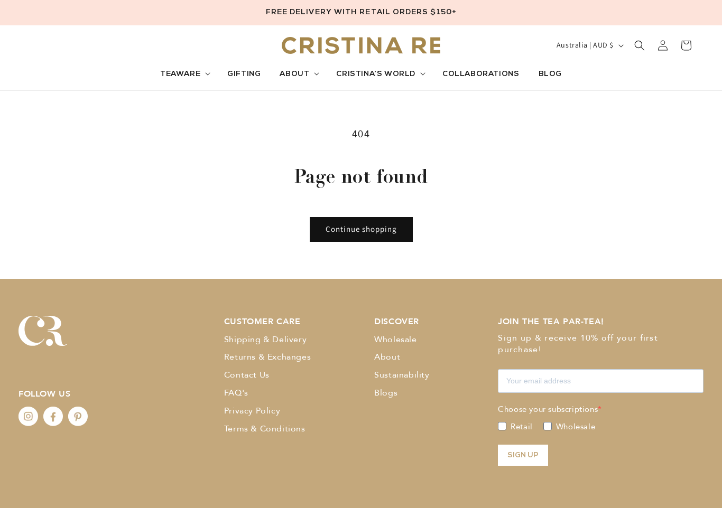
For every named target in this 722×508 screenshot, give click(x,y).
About (387, 357)
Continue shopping (361, 229)
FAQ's (236, 393)
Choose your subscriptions (548, 409)
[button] (184, 74)
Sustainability (401, 375)
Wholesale (395, 339)
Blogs (385, 393)
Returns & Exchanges (267, 357)
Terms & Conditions (265, 429)
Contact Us (247, 375)
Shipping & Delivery (265, 339)
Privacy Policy (252, 411)
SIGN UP (523, 455)
